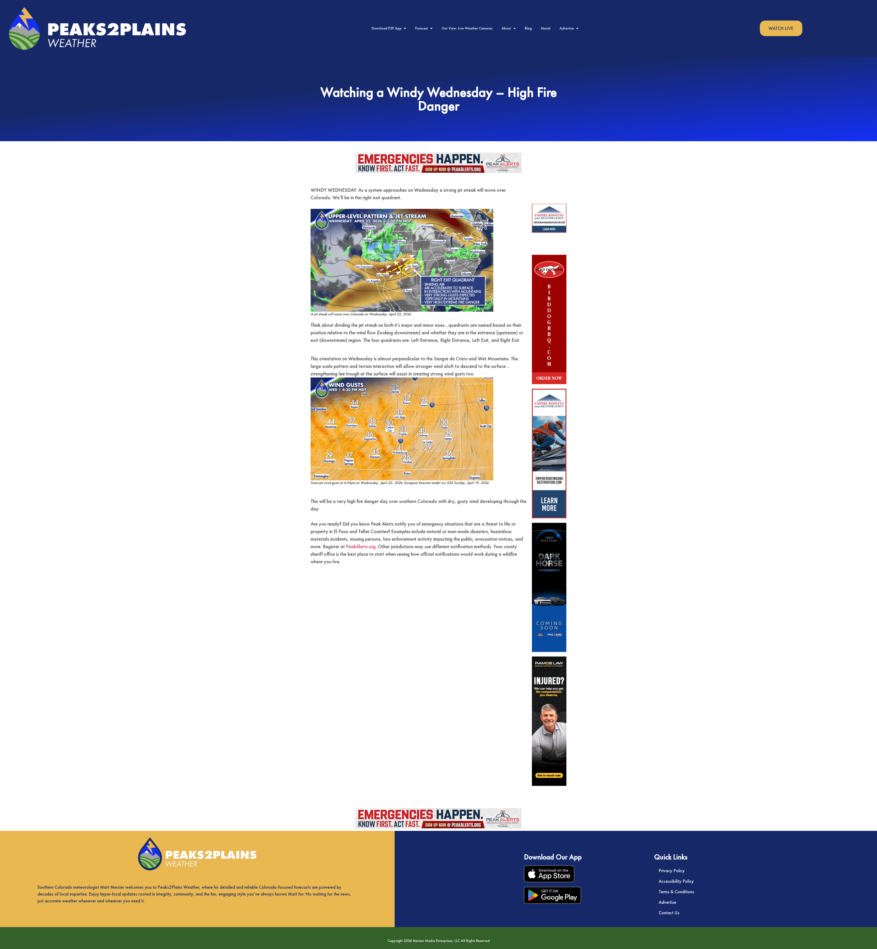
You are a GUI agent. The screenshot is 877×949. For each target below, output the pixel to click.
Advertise (567, 28)
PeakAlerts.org (361, 546)
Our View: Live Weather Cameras (467, 28)
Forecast (421, 28)
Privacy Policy (672, 871)
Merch (545, 28)
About (506, 28)
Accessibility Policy (676, 881)
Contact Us (669, 913)
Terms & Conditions (676, 892)
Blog (528, 28)
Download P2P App (387, 28)
